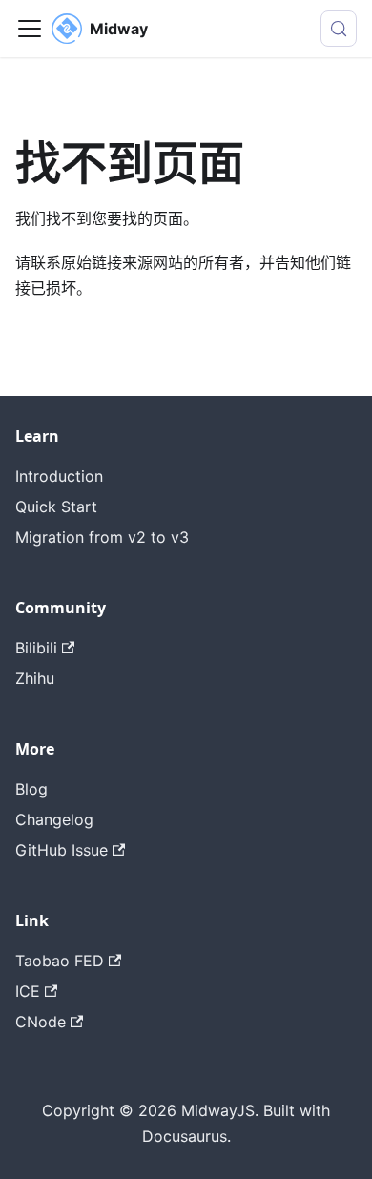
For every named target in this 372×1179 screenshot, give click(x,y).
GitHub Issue (61, 849)
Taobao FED (59, 960)
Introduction (59, 476)
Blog (31, 788)
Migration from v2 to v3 (102, 537)
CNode (40, 1021)
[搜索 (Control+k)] (338, 28)
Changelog (54, 819)
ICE (27, 991)
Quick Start (56, 506)
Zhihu (34, 678)
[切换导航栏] (29, 28)
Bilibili (36, 647)
